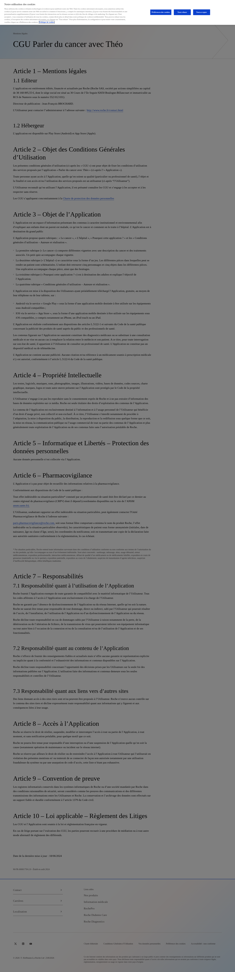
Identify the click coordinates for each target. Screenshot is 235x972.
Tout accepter (201, 12)
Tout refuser (182, 12)
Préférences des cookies (161, 12)
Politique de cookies (46, 22)
